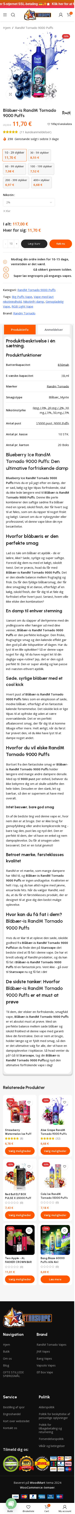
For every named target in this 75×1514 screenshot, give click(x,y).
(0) (21, 1202)
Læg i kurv (34, 243)
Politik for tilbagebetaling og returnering (50, 1428)
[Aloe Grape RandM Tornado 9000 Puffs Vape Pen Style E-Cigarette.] (55, 1112)
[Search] (13, 15)
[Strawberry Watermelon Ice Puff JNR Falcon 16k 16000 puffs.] (20, 1112)
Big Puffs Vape (22, 297)
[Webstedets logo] (37, 14)
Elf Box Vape (45, 1372)
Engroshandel (12, 1414)
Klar (8, 211)
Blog (6, 1365)
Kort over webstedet (16, 1421)
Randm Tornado (24, 313)
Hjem (7, 28)
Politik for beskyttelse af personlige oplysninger (54, 1416)
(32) (58, 1138)
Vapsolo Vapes (46, 1365)
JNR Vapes (43, 1351)
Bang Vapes (44, 1358)
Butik (6, 1351)
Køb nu (60, 243)
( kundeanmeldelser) (35, 132)
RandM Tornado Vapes (51, 1344)
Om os (7, 1358)
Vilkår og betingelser (52, 1446)
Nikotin (8, 195)
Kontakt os (10, 1428)
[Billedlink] (27, 1317)
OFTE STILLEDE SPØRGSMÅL (13, 1374)
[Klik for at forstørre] (10, 94)
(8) (21, 1138)
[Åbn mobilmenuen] (5, 15)
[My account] (61, 15)
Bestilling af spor (14, 1407)
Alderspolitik (46, 1407)
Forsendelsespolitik (51, 1439)
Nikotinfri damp (33, 301)
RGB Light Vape (22, 306)
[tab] (20, 329)
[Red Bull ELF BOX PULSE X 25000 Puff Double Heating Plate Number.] (20, 1176)
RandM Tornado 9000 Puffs (34, 28)
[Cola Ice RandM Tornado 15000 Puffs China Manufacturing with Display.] (55, 1176)
